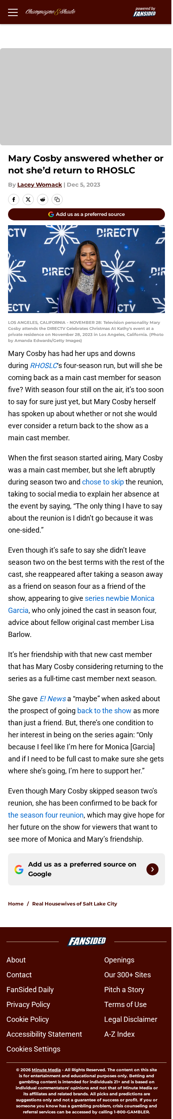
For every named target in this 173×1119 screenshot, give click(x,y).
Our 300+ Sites (127, 974)
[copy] (57, 199)
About (16, 960)
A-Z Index (119, 1034)
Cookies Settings (33, 1049)
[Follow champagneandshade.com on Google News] (152, 869)
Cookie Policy (27, 1019)
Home (16, 904)
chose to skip (103, 482)
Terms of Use (125, 1004)
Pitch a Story (124, 989)
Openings (119, 960)
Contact (19, 974)
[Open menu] (13, 12)
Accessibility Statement (44, 1034)
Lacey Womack (39, 184)
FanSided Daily (30, 989)
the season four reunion (46, 815)
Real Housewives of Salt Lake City (74, 904)
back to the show (104, 710)
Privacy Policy (28, 1004)
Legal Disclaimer (130, 1019)
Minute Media (46, 1069)
